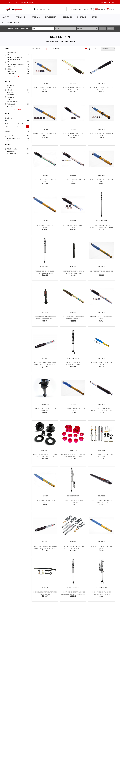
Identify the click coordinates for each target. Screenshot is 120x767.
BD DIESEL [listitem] (10, 87)
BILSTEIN (45, 83)
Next (56, 48)
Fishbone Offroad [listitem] (12, 102)
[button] (99, 9)
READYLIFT (44, 450)
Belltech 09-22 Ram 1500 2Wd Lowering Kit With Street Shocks (73, 548)
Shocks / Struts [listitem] (11, 74)
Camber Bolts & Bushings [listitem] (14, 57)
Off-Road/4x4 (20, 17)
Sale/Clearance (9, 23)
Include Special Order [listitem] (13, 138)
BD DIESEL (44, 588)
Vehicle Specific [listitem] (12, 149)
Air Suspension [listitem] (11, 52)
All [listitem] (8, 140)
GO (27, 127)
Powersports (51, 17)
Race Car (36, 17)
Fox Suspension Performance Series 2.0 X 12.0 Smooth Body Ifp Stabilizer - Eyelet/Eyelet (73, 594)
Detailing (67, 17)
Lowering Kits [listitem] (11, 71)
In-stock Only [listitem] (11, 136)
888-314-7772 (109, 2)
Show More (17, 77)
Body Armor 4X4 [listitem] (12, 95)
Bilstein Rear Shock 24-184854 (101, 271)
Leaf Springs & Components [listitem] (15, 64)
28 (53, 48)
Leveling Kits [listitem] (11, 66)
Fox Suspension (101, 221)
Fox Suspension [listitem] (11, 104)
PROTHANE (73, 450)
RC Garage (81, 17)
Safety (5, 17)
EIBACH (44, 358)
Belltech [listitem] (9, 90)
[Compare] (54, 66)
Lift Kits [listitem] (9, 69)
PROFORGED (45, 404)
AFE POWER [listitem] (10, 85)
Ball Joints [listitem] (10, 55)
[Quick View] (54, 57)
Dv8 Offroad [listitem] (10, 97)
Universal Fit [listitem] (11, 151)
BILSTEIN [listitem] (10, 92)
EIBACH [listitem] (9, 99)
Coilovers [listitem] (10, 62)
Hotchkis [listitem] (10, 106)
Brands (95, 17)
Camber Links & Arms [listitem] (13, 59)
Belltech (73, 267)
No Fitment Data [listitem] (12, 153)
